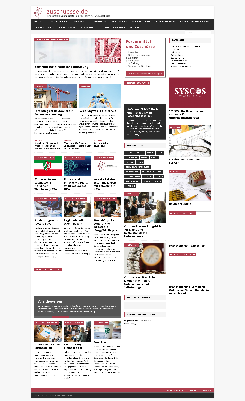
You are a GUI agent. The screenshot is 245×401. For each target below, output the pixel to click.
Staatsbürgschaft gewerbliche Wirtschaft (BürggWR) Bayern (106, 225)
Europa (154, 158)
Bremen (144, 158)
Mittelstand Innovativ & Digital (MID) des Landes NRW (76, 184)
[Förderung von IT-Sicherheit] (100, 96)
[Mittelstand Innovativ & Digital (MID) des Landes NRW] (77, 166)
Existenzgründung (59, 22)
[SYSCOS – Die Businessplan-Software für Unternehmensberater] (190, 92)
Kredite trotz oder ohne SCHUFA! (184, 161)
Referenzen (175, 52)
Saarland (148, 177)
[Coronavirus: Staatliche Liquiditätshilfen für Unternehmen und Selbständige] (145, 259)
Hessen (140, 163)
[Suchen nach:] (198, 32)
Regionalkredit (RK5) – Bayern (74, 222)
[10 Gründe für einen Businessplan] (48, 331)
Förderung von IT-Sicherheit (97, 111)
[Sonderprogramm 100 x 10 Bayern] (48, 207)
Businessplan (99, 22)
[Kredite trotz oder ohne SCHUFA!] (190, 141)
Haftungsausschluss (175, 390)
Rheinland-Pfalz (132, 177)
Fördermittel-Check (44, 27)
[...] (58, 133)
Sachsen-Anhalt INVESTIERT (101, 144)
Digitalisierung (119, 22)
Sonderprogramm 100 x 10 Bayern (46, 222)
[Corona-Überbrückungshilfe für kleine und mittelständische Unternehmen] (145, 208)
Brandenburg (131, 158)
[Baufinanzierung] (190, 185)
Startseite (39, 22)
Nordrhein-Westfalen (151, 172)
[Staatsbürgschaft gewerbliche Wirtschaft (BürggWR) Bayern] (107, 207)
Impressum (207, 390)
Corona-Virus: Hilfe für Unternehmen (186, 46)
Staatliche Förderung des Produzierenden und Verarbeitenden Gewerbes (48, 146)
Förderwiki (175, 49)
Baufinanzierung (180, 204)
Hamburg (129, 163)
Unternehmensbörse (179, 63)
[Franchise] (107, 330)
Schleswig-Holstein (152, 182)
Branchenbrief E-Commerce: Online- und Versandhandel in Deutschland (189, 290)
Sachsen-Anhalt (132, 182)
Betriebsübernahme (165, 22)
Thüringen (130, 186)
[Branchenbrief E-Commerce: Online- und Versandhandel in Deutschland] (190, 268)
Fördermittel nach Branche (182, 66)
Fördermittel (81, 22)
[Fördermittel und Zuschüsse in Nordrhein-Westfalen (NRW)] (48, 166)
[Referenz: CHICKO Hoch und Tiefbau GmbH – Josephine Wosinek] (145, 92)
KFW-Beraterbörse (141, 22)
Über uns (134, 27)
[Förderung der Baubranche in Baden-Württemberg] (55, 96)
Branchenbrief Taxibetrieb (187, 245)
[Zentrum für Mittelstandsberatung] (77, 50)
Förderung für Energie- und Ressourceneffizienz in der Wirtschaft (77, 146)
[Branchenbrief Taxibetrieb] (190, 227)
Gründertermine (177, 58)
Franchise (100, 342)
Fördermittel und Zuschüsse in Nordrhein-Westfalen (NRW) (45, 184)
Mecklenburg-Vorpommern (137, 167)
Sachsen (159, 177)
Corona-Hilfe (86, 27)
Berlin (160, 153)
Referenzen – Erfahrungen (111, 27)
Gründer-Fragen (177, 55)
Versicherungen (50, 301)
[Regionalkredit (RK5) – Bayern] (77, 207)
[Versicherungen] (77, 292)
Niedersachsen (131, 172)
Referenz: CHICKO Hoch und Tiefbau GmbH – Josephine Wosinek (142, 113)
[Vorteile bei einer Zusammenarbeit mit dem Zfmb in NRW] (107, 166)
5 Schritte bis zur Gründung (194, 22)
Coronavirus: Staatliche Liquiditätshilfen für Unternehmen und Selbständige (139, 283)
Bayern (150, 153)
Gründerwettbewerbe (179, 61)
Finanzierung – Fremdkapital (73, 346)
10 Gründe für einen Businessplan (47, 346)
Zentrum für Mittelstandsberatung (61, 66)
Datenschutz (193, 390)
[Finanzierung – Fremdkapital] (77, 331)
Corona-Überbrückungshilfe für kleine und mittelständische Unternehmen (142, 231)
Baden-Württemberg (134, 153)
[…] (109, 77)
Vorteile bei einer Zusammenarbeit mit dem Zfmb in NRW (105, 184)
